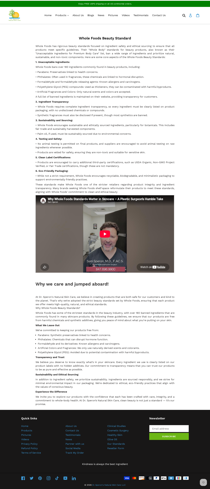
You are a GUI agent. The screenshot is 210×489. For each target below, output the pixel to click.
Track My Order (74, 452)
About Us (71, 426)
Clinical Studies (116, 426)
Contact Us (72, 430)
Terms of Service (31, 452)
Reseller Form (115, 448)
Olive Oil (112, 439)
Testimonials (72, 434)
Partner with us (74, 443)
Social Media (72, 448)
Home (24, 426)
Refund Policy (29, 448)
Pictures (26, 434)
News (68, 439)
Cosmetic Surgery (118, 430)
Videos (25, 439)
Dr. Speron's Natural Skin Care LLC (109, 485)
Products (26, 430)
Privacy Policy (29, 443)
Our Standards (116, 443)
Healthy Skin (114, 434)
